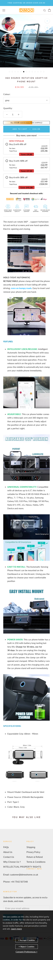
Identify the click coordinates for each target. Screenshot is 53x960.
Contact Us (8, 857)
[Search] (44, 10)
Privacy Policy (33, 852)
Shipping (30, 847)
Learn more (16, 928)
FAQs (6, 847)
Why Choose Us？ (12, 862)
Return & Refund (34, 857)
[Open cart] (49, 10)
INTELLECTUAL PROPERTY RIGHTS (14, 867)
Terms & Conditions (35, 862)
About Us (7, 852)
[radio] (26, 147)
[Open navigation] (3, 10)
